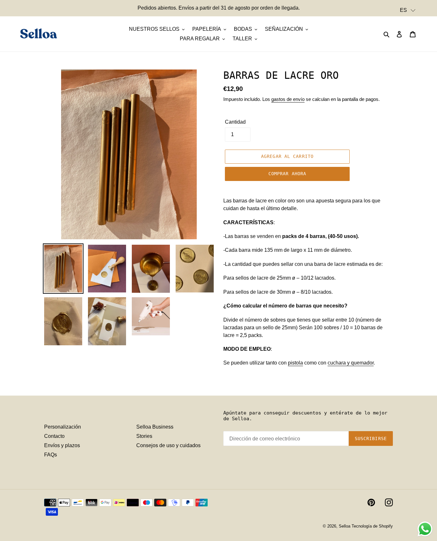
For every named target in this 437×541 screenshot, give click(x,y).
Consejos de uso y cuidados (168, 445)
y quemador (351, 362)
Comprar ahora (287, 173)
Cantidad (235, 122)
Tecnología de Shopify (372, 526)
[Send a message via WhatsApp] (425, 529)
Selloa (344, 526)
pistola (295, 362)
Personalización (62, 427)
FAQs (50, 454)
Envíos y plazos (62, 445)
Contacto (54, 436)
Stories (144, 436)
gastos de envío (288, 99)
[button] (408, 10)
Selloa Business (154, 427)
